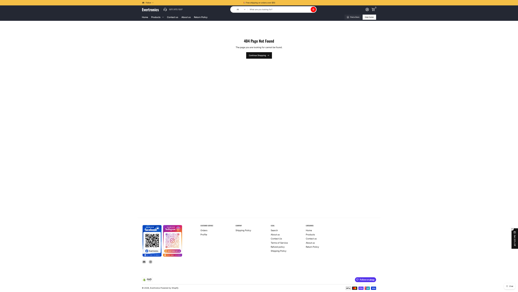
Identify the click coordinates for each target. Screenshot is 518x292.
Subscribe (482, 267)
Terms (503, 274)
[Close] (512, 239)
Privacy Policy (483, 277)
